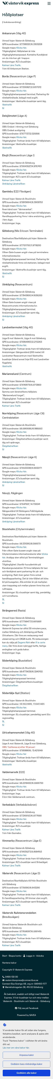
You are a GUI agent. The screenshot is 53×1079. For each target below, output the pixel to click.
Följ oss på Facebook (27, 1008)
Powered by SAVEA (26, 1015)
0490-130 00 (11, 977)
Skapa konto (15, 956)
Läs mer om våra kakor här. (16, 1048)
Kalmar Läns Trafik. (11, 65)
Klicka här (21, 48)
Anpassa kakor (26, 1055)
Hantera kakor (9, 963)
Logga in (30, 956)
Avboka (40, 956)
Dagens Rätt (24, 642)
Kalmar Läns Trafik (11, 180)
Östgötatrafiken (10, 446)
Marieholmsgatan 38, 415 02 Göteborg (24, 987)
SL (3, 599)
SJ (3, 108)
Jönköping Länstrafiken (13, 184)
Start (4, 956)
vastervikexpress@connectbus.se (21, 980)
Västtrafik (7, 104)
